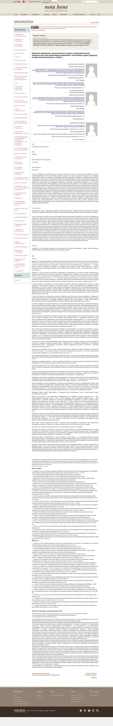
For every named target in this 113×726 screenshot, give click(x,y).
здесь (55, 616)
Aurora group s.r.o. (94, 695)
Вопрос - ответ (74, 701)
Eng (21, 1)
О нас (15, 14)
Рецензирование (79, 14)
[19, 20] (70, 352)
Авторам (46, 14)
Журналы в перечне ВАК (77, 697)
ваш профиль (94, 22)
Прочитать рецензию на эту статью (40, 465)
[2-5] (40, 269)
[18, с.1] (50, 346)
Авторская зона (40, 697)
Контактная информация (20, 701)
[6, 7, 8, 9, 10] (54, 277)
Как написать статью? (76, 695)
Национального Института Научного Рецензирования (62, 613)
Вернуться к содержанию (38, 30)
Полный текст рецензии (38, 673)
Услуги (92, 14)
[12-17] (41, 335)
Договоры (63, 14)
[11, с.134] (74, 325)
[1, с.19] (91, 264)
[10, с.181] (85, 319)
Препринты (35, 14)
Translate (54, 2)
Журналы (24, 14)
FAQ (98, 14)
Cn (25, 1)
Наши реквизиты (18, 697)
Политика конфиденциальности (22, 703)
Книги (54, 14)
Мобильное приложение (77, 699)
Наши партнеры (18, 699)
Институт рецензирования (57, 695)
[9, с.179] (94, 280)
